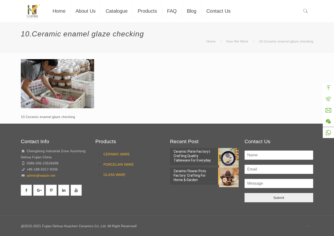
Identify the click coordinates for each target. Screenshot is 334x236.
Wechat (328, 121)
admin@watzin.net (40, 175)
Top (328, 87)
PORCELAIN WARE (118, 164)
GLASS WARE (114, 175)
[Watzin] (33, 11)
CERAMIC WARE (116, 154)
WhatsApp (328, 132)
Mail (328, 110)
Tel (328, 99)
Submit (278, 198)
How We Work (237, 41)
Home (211, 41)
